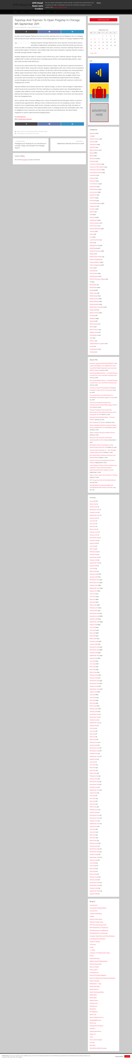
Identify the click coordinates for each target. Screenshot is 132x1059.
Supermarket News (95, 1031)
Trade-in (92, 341)
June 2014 (93, 697)
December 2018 (94, 557)
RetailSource (93, 1006)
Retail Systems (94, 989)
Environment (93, 192)
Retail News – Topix (95, 983)
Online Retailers (94, 262)
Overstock (93, 270)
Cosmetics (93, 175)
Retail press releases (25, 119)
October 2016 (94, 619)
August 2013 (93, 725)
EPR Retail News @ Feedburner (99, 927)
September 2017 (94, 588)
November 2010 (94, 818)
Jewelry (92, 231)
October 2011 (93, 787)
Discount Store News (96, 919)
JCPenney (93, 944)
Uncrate (92, 1042)
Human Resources (95, 228)
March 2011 (93, 807)
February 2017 (94, 608)
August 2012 (93, 759)
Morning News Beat (96, 964)
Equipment (93, 195)
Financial (92, 200)
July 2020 (92, 521)
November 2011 (94, 784)
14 (99, 42)
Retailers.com (94, 1003)
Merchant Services (95, 251)
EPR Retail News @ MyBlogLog (99, 930)
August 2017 (93, 591)
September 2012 (94, 756)
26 (91, 48)
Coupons (92, 178)
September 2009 (95, 857)
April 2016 (92, 636)
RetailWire (93, 1009)
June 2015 (93, 664)
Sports (92, 326)
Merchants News (95, 958)
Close (99, 3)
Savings (92, 315)
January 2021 (93, 507)
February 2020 (94, 532)
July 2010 (92, 829)
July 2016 (92, 627)
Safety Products (94, 313)
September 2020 (95, 515)
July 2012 (92, 762)
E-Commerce (94, 184)
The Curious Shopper (96, 1040)
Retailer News (94, 1000)
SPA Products (94, 324)
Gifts (91, 214)
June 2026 (93, 501)
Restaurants (93, 287)
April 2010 (92, 837)
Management (94, 245)
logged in (25, 159)
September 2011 (94, 790)
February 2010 (94, 843)
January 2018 (93, 577)
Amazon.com (93, 905)
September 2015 (94, 655)
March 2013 (93, 739)
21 (99, 45)
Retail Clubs (93, 293)
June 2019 (93, 546)
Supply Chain (94, 332)
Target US (93, 1034)
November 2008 (94, 885)
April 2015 (92, 669)
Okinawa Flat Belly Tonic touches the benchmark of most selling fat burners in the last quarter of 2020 (103, 412)
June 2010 (93, 832)
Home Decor (93, 226)
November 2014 (94, 683)
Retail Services (94, 298)
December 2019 (94, 537)
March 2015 (93, 672)
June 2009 (93, 865)
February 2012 (94, 776)
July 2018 (92, 568)
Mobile (92, 254)
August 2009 (93, 860)
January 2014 (93, 711)
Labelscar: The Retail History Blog (100, 953)
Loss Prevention (94, 240)
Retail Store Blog (95, 986)
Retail (36, 131)
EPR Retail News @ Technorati (98, 933)
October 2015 (94, 652)
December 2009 (94, 849)
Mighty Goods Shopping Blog (98, 961)
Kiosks (92, 234)
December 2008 (94, 882)
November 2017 (94, 582)
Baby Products (94, 150)
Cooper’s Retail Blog (96, 913)
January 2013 (93, 745)
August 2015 (93, 658)
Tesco (91, 1037)
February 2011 (94, 809)
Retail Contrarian (95, 981)
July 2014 (92, 694)
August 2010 (93, 826)
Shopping (40, 131)
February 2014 (94, 708)
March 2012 (93, 773)
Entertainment (94, 189)
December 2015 (94, 647)
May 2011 (92, 801)
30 (107, 48)
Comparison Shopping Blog (98, 908)
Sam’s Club (93, 1014)
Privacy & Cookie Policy (60, 7)
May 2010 (92, 835)
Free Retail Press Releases (97, 939)
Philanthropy (93, 276)
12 (91, 42)
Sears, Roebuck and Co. (97, 1017)
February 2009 (94, 877)
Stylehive (92, 1028)
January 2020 (94, 535)
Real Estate (93, 284)
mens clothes (28, 133)
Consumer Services (95, 169)
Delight (92, 916)
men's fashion (20, 133)
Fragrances (93, 206)
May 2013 (92, 734)
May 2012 (92, 767)
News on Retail (94, 967)
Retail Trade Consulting (97, 307)
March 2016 (93, 638)
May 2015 (92, 666)
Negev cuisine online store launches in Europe (103, 475)
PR (90, 282)
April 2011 (92, 804)
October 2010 (94, 821)
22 (103, 45)
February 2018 (94, 574)
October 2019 (94, 540)
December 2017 (94, 579)
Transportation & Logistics (97, 343)
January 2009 (94, 879)
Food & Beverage (95, 203)
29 (103, 48)
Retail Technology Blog (97, 992)
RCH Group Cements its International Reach (103, 480)
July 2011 (92, 795)
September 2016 (94, 622)
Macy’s (92, 955)
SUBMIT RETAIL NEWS (103, 19)
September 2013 (94, 722)
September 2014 (94, 689)
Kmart (91, 947)
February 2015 (94, 675)
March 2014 (93, 706)
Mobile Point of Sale (96, 256)
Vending (92, 352)
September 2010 (94, 823)
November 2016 (94, 616)
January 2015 (93, 678)
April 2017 (92, 602)
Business (92, 158)
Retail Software (94, 301)
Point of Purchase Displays (97, 279)
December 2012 (94, 748)
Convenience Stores (96, 172)
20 (95, 45)
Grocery (92, 217)
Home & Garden (94, 223)
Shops (45, 131)
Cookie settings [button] (119, 1056)
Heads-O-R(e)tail (95, 941)
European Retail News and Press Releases (102, 936)
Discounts (93, 181)
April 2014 (92, 703)
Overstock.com (94, 972)
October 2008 (94, 888)
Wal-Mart (92, 1045)
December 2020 (94, 509)
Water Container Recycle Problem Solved (102, 432)
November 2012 (94, 751)
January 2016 (93, 644)
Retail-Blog (93, 997)
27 (95, 48)
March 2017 (93, 605)
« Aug (91, 53)
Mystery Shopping (95, 259)
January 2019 (93, 554)
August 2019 (93, 543)
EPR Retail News (36, 27)
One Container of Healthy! (97, 422)
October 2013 (94, 720)
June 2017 (93, 596)
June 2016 (93, 630)
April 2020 (93, 526)
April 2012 (92, 770)
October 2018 (94, 560)
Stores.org (93, 1023)
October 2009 (94, 854)
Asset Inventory (94, 139)
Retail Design (94, 296)
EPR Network (21, 117)
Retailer (92, 310)
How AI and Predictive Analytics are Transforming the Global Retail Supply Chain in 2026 (103, 405)
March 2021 (93, 504)
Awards (92, 147)
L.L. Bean (92, 950)
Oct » (95, 53)
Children (92, 161)
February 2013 (94, 742)
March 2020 (93, 529)
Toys (91, 338)
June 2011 (92, 798)
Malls (91, 242)
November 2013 (94, 717)
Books (91, 155)
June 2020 (93, 523)
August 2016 (93, 624)
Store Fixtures (94, 329)
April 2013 (92, 736)
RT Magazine (93, 1011)
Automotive (93, 144)
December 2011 (94, 781)
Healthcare (93, 220)
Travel (91, 346)
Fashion (23, 131)
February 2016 (94, 641)
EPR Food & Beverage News (98, 925)
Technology (93, 335)
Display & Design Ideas (96, 922)
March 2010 (93, 840)
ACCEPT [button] (127, 1056)
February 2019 (94, 551)
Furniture (92, 209)
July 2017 (92, 594)
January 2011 (93, 812)
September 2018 (94, 563)
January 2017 (93, 610)
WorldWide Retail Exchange (98, 1048)
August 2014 (93, 692)
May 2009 (92, 868)
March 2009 (93, 874)
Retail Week (93, 995)
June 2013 (93, 731)
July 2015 (92, 661)
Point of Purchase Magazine (98, 975)
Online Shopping (30, 131)
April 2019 (92, 549)
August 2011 (93, 793)
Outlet (92, 268)
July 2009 (92, 863)
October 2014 (94, 686)
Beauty (18, 131)
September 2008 (95, 891)
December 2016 (94, 613)
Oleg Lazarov (94, 969)
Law (91, 237)
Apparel (92, 133)
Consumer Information (96, 167)
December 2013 (94, 714)
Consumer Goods (95, 164)
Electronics (93, 186)
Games (92, 212)
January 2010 (93, 846)
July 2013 (92, 728)
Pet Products (93, 273)
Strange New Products (96, 1026)
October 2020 (94, 512)
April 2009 (93, 871)
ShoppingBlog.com (95, 1020)
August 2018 (93, 565)
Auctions (92, 141)
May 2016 (92, 633)
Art (90, 136)
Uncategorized (94, 349)
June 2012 (93, 765)
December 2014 (94, 680)
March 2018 (93, 571)
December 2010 (94, 815)
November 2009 (94, 851)
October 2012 (94, 753)
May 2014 (92, 700)
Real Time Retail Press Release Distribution (102, 978)
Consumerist (93, 911)
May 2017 (92, 599)
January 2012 (93, 779)
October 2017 (94, 585)
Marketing (93, 248)
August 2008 (93, 894)
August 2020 (93, 518)
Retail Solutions (94, 304)
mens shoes (35, 133)
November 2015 (94, 650)
